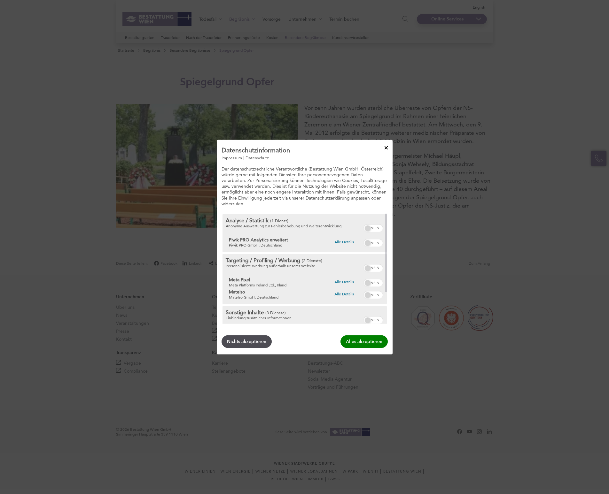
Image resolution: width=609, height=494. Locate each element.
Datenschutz (257, 157)
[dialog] (305, 247)
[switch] (373, 227)
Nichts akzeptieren (246, 341)
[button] (368, 228)
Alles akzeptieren (364, 341)
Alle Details (344, 241)
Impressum (232, 157)
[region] (305, 269)
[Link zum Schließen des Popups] (386, 147)
